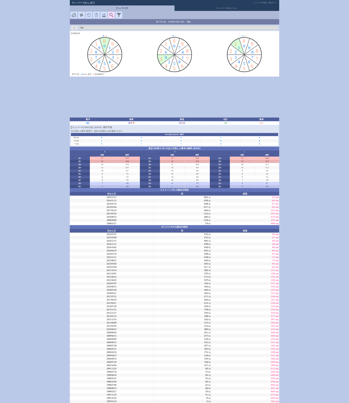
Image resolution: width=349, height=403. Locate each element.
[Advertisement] (174, 97)
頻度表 (196, 148)
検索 (74, 28)
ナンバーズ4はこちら (226, 8)
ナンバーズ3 (122, 8)
